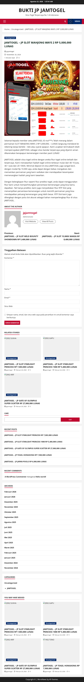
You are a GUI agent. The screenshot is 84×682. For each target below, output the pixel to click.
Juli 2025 (8, 527)
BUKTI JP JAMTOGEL (42, 10)
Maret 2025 (9, 547)
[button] (4, 21)
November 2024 (11, 568)
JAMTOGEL (11, 588)
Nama (7, 289)
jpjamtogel (10, 51)
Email (7, 297)
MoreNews (42, 679)
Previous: (21, 236)
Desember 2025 (11, 502)
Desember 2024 (11, 563)
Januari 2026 (9, 497)
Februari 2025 (10, 553)
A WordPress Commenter (15, 477)
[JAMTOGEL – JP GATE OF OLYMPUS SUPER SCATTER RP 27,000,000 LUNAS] (22, 385)
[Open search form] (65, 21)
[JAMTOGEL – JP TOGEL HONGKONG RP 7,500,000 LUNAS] (61, 650)
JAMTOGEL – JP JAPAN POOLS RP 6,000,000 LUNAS (25, 461)
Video (77, 21)
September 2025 (11, 517)
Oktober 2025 (10, 512)
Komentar (9, 258)
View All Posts (47, 221)
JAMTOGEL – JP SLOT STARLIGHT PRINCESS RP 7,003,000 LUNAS (19, 365)
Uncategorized (10, 38)
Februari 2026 (10, 492)
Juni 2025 (8, 532)
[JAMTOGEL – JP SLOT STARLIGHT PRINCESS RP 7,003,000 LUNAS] (22, 349)
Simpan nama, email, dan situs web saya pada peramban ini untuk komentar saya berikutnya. (40, 316)
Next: (61, 236)
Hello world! (41, 477)
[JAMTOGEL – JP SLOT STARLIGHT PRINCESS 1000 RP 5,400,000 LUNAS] (61, 349)
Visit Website (30, 221)
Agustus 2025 (10, 522)
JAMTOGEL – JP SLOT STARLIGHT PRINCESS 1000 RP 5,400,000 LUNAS (60, 365)
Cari (6, 413)
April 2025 (8, 542)
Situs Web (8, 306)
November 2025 (11, 507)
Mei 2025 (8, 537)
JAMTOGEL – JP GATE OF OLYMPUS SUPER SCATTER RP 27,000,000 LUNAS (22, 402)
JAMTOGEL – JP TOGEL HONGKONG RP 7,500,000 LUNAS (28, 455)
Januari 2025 (9, 558)
